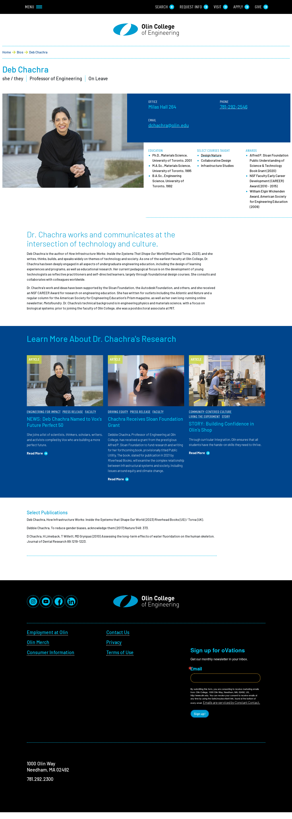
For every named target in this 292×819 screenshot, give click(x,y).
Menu (29, 7)
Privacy (114, 642)
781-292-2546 (234, 107)
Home (6, 52)
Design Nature (211, 155)
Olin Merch (38, 642)
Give (258, 7)
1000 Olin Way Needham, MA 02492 (48, 767)
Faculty (90, 412)
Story (226, 416)
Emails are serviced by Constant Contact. (231, 702)
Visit (217, 7)
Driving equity (118, 412)
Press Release (73, 412)
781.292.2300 (40, 779)
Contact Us (117, 632)
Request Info (191, 7)
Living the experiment (204, 416)
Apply (238, 7)
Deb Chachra (38, 52)
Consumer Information (50, 652)
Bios (20, 52)
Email (196, 668)
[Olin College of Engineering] (146, 29)
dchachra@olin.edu (168, 125)
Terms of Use (119, 652)
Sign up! (200, 714)
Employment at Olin (47, 632)
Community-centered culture (210, 412)
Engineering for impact (44, 412)
